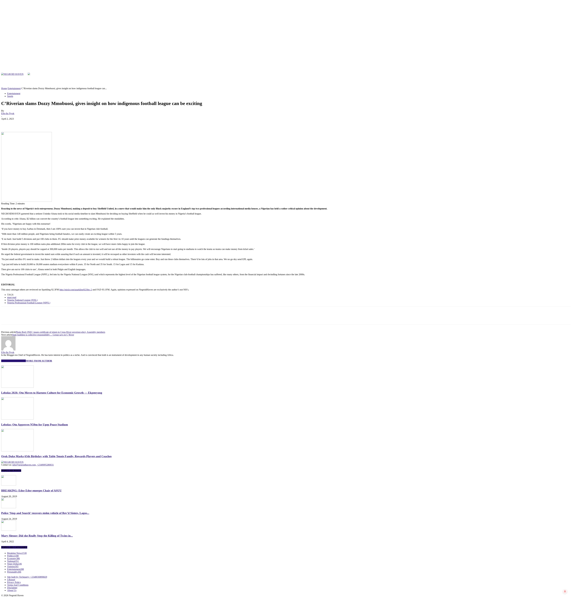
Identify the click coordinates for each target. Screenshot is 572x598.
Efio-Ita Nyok (7, 113)
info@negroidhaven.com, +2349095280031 (33, 465)
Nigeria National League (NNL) (22, 300)
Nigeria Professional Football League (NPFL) (28, 302)
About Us (11, 590)
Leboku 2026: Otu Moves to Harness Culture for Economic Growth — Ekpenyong (51, 392)
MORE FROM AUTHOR (39, 361)
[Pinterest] (27, 123)
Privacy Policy (14, 582)
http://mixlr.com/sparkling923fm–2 (75, 289)
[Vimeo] (469, 66)
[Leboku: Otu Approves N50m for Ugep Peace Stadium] (17, 418)
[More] (49, 123)
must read (11, 297)
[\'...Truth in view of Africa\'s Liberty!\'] (12, 74)
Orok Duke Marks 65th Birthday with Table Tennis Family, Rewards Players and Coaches (56, 456)
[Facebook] (458, 66)
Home (4, 88)
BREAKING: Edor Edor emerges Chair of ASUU (31, 490)
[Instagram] (462, 66)
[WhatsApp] (38, 123)
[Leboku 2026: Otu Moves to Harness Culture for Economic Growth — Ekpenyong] (17, 387)
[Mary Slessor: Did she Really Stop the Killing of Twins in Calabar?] (8, 530)
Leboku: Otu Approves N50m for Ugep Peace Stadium (34, 424)
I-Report (11, 579)
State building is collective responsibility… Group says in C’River (43, 334)
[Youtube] (472, 66)
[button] (564, 83)
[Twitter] (465, 66)
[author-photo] (8, 349)
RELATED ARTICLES (13, 361)
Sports (10, 96)
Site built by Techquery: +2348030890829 (27, 577)
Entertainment (14, 88)
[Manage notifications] (565, 591)
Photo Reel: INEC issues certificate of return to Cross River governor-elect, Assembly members (60, 332)
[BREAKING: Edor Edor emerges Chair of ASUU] (8, 484)
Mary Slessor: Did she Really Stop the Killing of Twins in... (37, 535)
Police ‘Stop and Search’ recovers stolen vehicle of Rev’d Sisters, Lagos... (45, 513)
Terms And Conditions (17, 585)
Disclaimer (12, 587)
